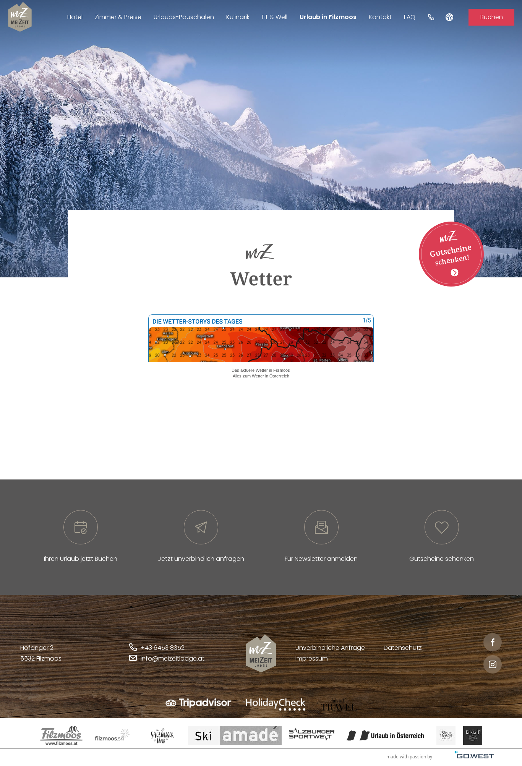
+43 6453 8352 (163, 647)
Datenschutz (403, 647)
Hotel (75, 17)
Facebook (492, 642)
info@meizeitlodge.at (172, 658)
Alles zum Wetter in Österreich (261, 376)
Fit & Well (274, 17)
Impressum (311, 658)
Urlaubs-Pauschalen (184, 17)
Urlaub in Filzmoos (328, 17)
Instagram (492, 664)
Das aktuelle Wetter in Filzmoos (261, 370)
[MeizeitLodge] (20, 17)
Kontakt (380, 17)
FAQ (409, 17)
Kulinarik (238, 17)
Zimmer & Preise (118, 17)
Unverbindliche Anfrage (330, 647)
